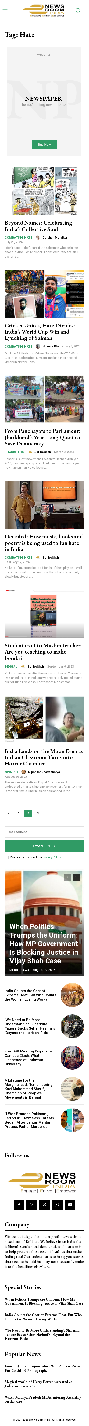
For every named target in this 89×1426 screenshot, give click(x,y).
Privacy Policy (52, 857)
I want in (41, 846)
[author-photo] (39, 237)
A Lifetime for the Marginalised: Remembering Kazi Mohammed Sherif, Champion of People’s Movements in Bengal (28, 1089)
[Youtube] (70, 1205)
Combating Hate (18, 237)
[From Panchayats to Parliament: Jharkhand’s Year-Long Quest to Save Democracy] (44, 399)
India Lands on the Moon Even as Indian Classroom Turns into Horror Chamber (44, 757)
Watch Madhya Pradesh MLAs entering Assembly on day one (43, 1399)
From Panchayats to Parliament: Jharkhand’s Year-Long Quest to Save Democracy (42, 437)
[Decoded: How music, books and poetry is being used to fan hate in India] (44, 505)
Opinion (11, 772)
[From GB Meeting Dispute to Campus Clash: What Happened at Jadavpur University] (72, 1058)
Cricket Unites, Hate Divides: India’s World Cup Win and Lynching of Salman (40, 332)
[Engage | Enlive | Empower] (44, 10)
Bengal (11, 666)
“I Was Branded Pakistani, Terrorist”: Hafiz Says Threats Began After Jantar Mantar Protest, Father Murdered (29, 1120)
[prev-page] (9, 813)
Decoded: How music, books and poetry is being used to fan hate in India (44, 543)
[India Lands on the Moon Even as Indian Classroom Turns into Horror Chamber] (44, 719)
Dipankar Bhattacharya (44, 772)
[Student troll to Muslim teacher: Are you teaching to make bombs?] (44, 614)
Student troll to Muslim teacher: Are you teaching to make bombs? (43, 652)
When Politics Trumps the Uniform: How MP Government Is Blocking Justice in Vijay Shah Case (43, 943)
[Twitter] (44, 1205)
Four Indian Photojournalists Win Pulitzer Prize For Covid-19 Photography (42, 1368)
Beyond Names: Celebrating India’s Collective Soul (38, 225)
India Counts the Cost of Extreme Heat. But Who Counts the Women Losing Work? (30, 995)
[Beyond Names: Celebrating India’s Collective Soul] (44, 191)
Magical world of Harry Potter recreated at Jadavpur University (38, 1383)
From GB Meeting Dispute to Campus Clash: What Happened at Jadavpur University (28, 1057)
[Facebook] (19, 1205)
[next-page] (48, 813)
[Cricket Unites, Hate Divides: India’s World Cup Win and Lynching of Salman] (44, 294)
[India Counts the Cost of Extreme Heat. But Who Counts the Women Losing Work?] (72, 995)
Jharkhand (14, 452)
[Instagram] (31, 1205)
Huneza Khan (51, 346)
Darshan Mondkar (54, 237)
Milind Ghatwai (19, 970)
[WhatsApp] (57, 1205)
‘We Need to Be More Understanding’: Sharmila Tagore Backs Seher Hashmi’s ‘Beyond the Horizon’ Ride (30, 1026)
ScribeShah (42, 452)
